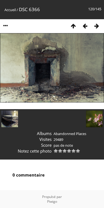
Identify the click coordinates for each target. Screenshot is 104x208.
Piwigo (52, 201)
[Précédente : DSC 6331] (85, 26)
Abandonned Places (70, 133)
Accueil (10, 9)
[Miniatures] (73, 26)
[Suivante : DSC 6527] (96, 26)
